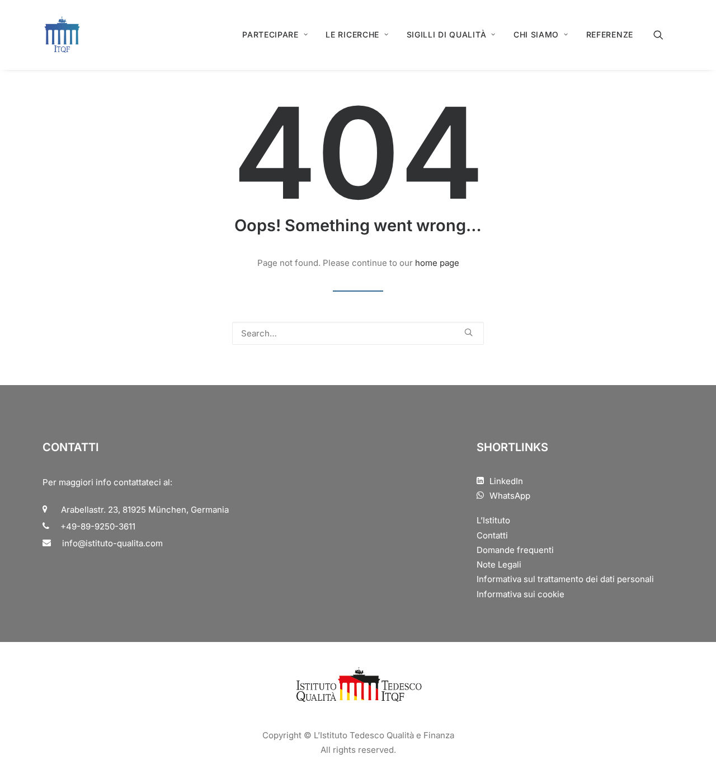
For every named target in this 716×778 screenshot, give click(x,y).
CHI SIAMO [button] (536, 34)
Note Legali (499, 564)
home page (437, 262)
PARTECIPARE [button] (270, 34)
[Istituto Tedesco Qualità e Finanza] (62, 34)
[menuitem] (274, 34)
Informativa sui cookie (520, 594)
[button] (663, 34)
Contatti (492, 535)
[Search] (358, 333)
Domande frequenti (515, 550)
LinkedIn (506, 481)
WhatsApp (509, 495)
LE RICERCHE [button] (352, 34)
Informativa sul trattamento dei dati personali (565, 579)
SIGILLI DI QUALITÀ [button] (447, 34)
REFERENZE (609, 34)
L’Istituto (493, 520)
